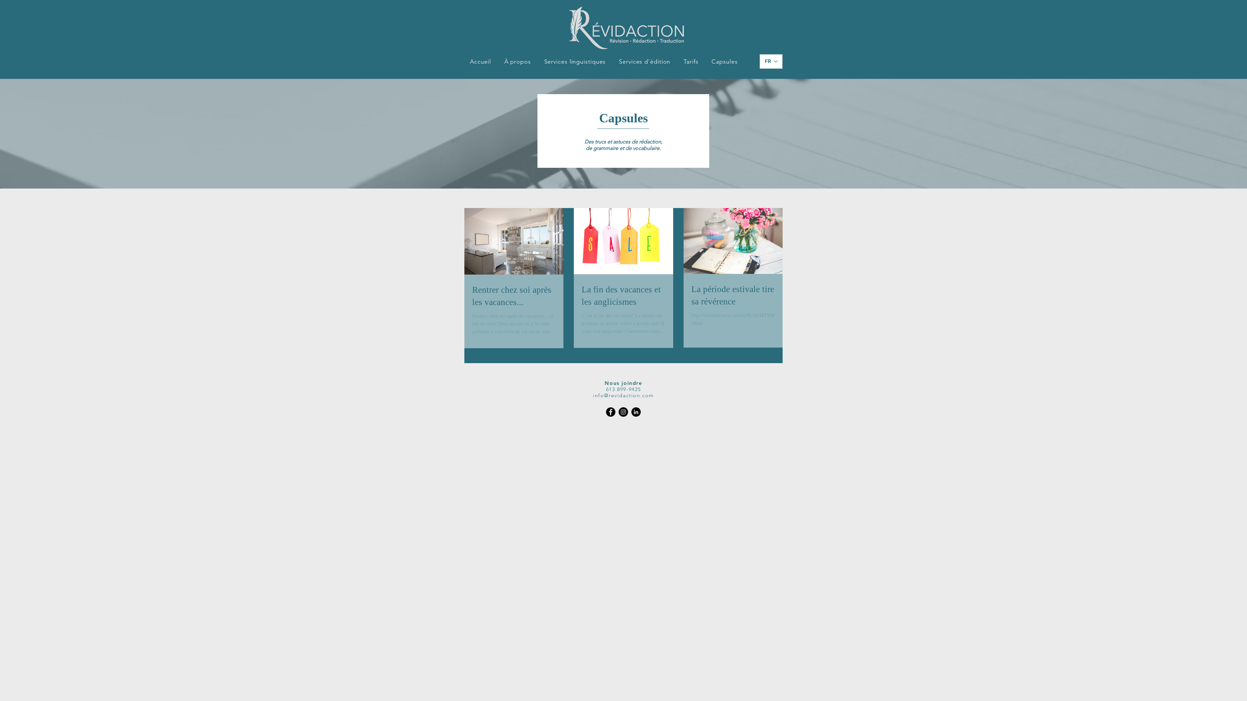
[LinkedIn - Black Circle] (636, 412)
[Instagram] (623, 412)
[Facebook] (610, 412)
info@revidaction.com (623, 395)
